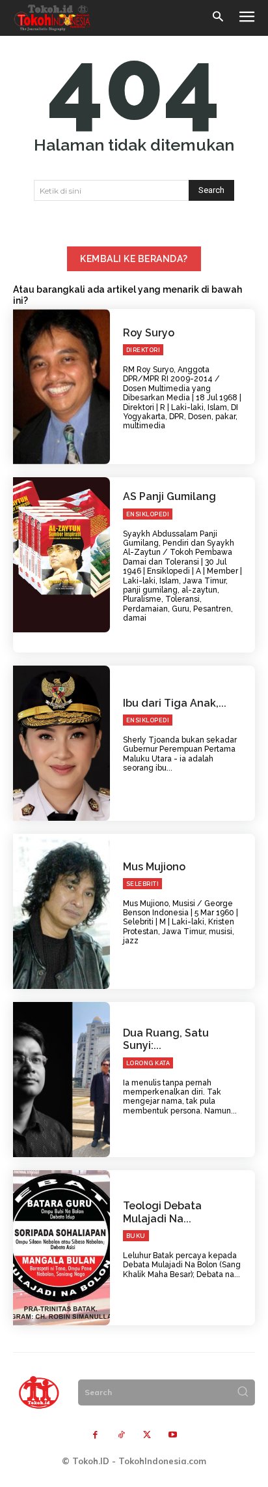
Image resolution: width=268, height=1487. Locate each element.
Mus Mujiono (154, 867)
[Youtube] (173, 1435)
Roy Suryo (148, 333)
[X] (147, 1435)
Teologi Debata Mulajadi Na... (162, 1212)
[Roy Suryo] (61, 386)
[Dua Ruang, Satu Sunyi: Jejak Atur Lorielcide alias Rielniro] (61, 1079)
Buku (136, 1236)
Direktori (143, 350)
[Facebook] (95, 1435)
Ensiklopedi (148, 514)
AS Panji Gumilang (169, 496)
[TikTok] (121, 1435)
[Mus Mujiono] (61, 911)
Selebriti (142, 884)
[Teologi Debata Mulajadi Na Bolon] (61, 1247)
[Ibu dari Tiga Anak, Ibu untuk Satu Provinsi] (61, 743)
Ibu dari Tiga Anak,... (174, 703)
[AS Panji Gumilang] (61, 554)
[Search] (242, 1392)
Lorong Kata (148, 1063)
